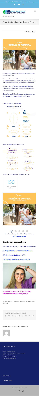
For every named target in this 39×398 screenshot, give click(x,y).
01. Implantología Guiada (12, 251)
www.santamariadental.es (9, 358)
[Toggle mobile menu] (35, 11)
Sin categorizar (29, 301)
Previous (28, 32)
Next (33, 32)
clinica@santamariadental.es (26, 2)
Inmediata (25, 251)
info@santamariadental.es (9, 357)
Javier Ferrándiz (8, 301)
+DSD (31, 251)
